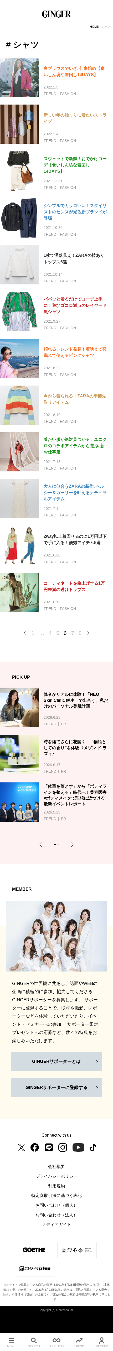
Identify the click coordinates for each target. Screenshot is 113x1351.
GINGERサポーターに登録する (56, 1087)
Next (71, 845)
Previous (42, 845)
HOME (94, 26)
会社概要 (56, 1166)
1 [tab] (55, 845)
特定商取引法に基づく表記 (56, 1195)
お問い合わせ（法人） (56, 1214)
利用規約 (56, 1186)
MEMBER (102, 1346)
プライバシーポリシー (56, 1176)
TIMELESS (57, 1346)
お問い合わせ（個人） (56, 1205)
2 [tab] (58, 845)
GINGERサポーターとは (56, 1061)
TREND (79, 1346)
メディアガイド (56, 1224)
